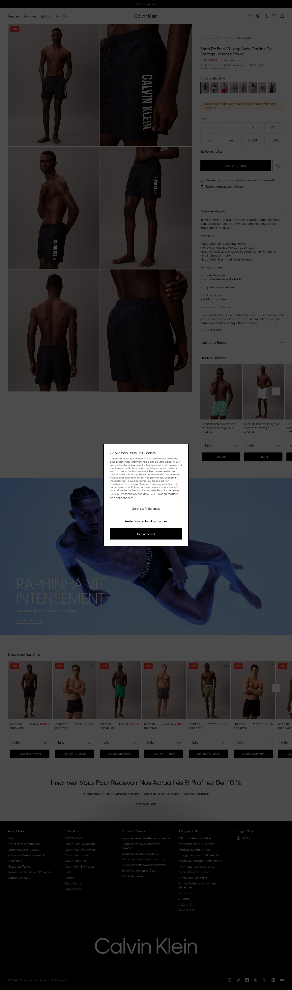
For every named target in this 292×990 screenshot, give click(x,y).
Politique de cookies (134, 494)
